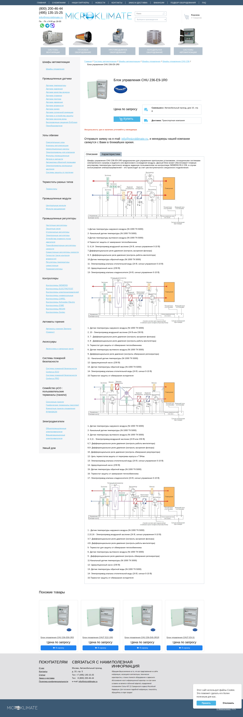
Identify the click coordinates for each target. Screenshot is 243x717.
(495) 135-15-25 (51, 12)
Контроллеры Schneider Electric (60, 302)
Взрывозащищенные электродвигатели (55, 436)
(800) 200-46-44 (51, 8)
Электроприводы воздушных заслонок (59, 167)
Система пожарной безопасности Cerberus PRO (61, 377)
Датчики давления (54, 89)
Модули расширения (55, 209)
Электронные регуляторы (58, 235)
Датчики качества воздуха (58, 92)
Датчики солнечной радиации (59, 112)
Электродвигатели (53, 421)
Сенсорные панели (55, 402)
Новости (100, 3)
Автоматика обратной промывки (61, 162)
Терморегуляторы (54, 269)
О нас (41, 668)
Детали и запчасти (54, 159)
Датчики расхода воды (56, 119)
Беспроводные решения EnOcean (61, 122)
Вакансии (159, 3)
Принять (206, 703)
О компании (59, 3)
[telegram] (47, 25)
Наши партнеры (80, 3)
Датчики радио (52, 109)
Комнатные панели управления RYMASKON (60, 410)
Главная (41, 3)
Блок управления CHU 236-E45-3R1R (142, 637)
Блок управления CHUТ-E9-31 (181, 637)
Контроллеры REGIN (55, 309)
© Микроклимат (224, 709)
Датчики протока (53, 99)
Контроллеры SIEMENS (57, 285)
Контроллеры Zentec (55, 312)
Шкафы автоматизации (56, 62)
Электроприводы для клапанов (60, 152)
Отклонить (228, 703)
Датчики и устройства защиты (59, 116)
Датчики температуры (56, 85)
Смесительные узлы (55, 142)
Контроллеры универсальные (59, 295)
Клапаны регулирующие (57, 145)
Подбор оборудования (183, 3)
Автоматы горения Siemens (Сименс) (58, 330)
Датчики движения (54, 102)
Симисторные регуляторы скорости (62, 252)
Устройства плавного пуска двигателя (58, 240)
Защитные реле (53, 228)
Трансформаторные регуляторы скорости (61, 247)
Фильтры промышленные (57, 155)
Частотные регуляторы (56, 225)
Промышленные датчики (57, 78)
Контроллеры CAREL (55, 299)
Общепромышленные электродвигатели (56, 430)
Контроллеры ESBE (55, 305)
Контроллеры (50, 278)
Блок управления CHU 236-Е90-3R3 (57, 637)
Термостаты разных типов (57, 182)
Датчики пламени (54, 95)
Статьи (42, 675)
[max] (52, 25)
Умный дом (49, 448)
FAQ (204, 3)
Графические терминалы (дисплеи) (62, 405)
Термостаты (51, 189)
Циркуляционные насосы (57, 149)
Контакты (117, 3)
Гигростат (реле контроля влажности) (58, 257)
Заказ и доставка (138, 3)
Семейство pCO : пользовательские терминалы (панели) (54, 391)
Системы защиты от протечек (59, 172)
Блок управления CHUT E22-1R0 (98, 637)
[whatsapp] (42, 25)
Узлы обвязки (50, 135)
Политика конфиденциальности (53, 681)
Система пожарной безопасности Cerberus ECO (61, 370)
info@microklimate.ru (51, 17)
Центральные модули (56, 205)
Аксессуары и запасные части (60, 348)
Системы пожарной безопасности (53, 360)
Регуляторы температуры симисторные (57, 264)
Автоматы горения (53, 321)
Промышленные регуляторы (59, 218)
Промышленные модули (56, 198)
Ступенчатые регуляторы (57, 232)
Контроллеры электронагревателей (62, 292)
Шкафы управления (55, 69)
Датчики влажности (55, 105)
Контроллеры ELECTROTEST (59, 289)
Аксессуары (49, 341)
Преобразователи (54, 125)
